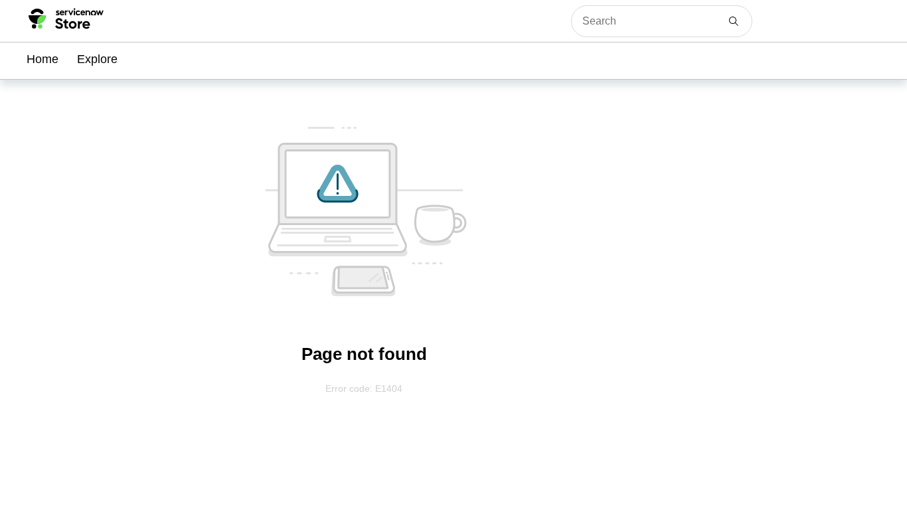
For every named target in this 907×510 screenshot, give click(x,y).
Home (42, 59)
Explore (97, 59)
